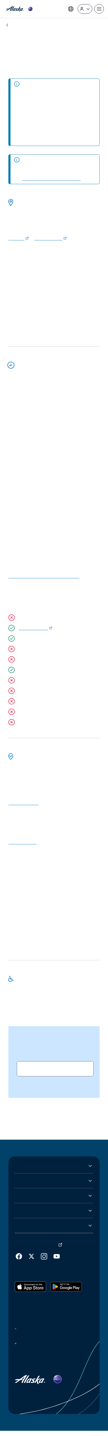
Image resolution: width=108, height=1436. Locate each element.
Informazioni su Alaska (36, 1170)
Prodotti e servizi (31, 1200)
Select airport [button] (34, 1087)
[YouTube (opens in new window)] (56, 1260)
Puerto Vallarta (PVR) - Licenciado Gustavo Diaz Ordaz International (49, 53)
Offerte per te (28, 1215)
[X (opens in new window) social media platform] (31, 1260)
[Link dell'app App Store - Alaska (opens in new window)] (30, 1295)
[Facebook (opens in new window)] (19, 1260)
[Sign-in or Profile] (85, 8)
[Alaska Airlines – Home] (19, 9)
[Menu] (99, 9)
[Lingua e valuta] (70, 8)
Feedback (24, 1230)
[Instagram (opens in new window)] (44, 1260)
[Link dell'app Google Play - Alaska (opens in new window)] (66, 1295)
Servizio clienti (29, 1185)
